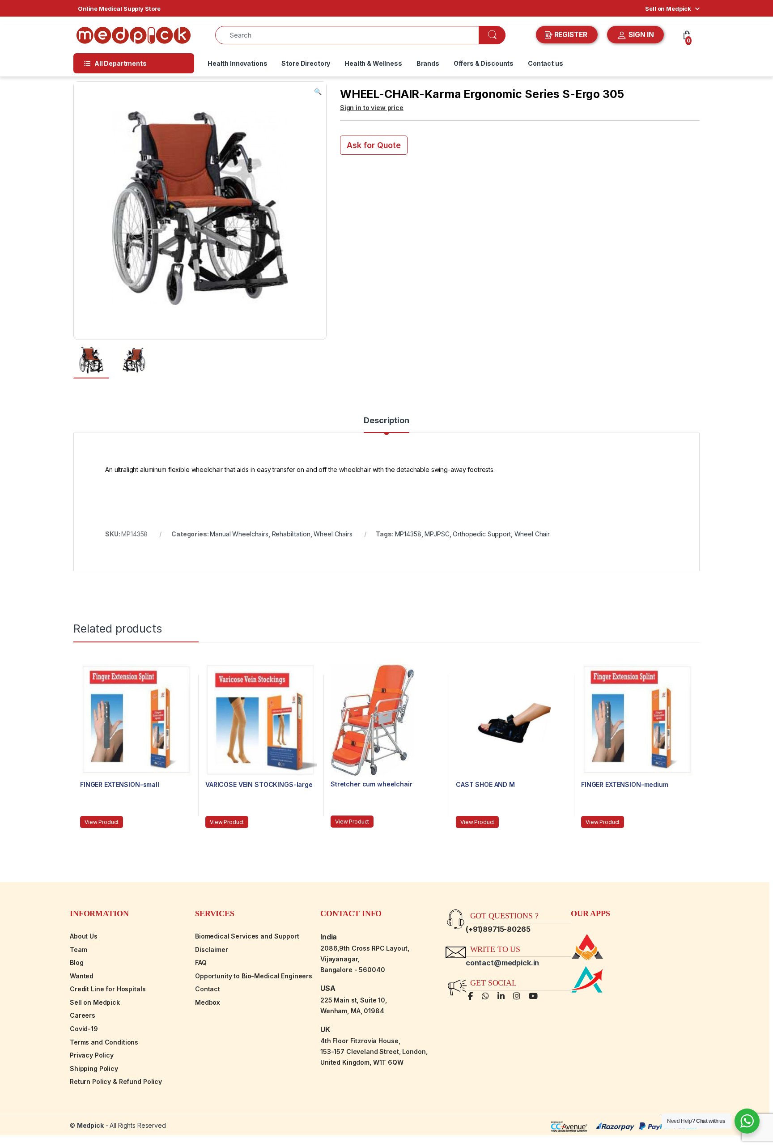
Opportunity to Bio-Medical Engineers (253, 976)
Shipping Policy (94, 1068)
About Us (84, 936)
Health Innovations (237, 63)
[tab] (386, 424)
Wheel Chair (532, 534)
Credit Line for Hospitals (108, 989)
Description (386, 420)
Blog (76, 962)
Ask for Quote (374, 145)
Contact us (545, 63)
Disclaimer (211, 949)
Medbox (207, 1002)
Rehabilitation (291, 534)
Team (78, 949)
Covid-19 (84, 1028)
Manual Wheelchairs (239, 534)
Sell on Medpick (668, 8)
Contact (207, 989)
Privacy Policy (92, 1055)
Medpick (90, 1125)
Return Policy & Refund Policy (116, 1081)
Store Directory (305, 63)
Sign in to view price (371, 107)
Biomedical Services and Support (247, 936)
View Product (102, 822)
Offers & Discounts (484, 63)
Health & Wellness (373, 63)
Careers (82, 1015)
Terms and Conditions (104, 1042)
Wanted (81, 976)
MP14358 (408, 534)
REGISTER (570, 34)
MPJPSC (437, 534)
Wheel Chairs (333, 534)
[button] (318, 91)
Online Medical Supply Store (119, 8)
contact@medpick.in (502, 962)
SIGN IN (640, 34)
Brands (427, 63)
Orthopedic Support (481, 534)
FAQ (201, 962)
